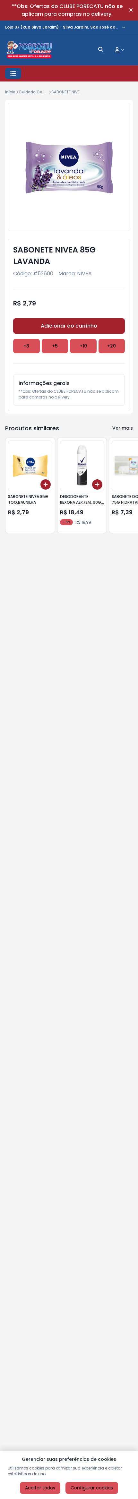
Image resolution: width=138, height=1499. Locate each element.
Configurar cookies (92, 1488)
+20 (111, 346)
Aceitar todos (40, 1488)
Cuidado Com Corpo (39, 92)
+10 (83, 346)
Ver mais (122, 428)
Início (10, 92)
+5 (55, 346)
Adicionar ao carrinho (69, 326)
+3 (26, 346)
